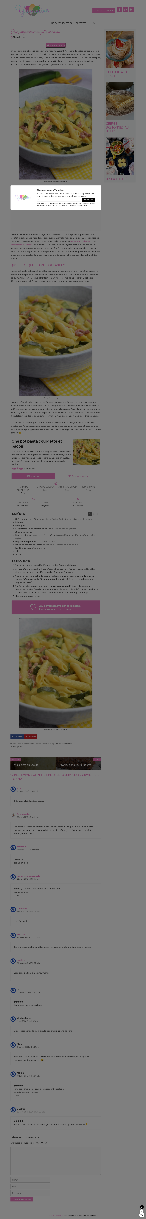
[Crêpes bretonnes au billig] (120, 117)
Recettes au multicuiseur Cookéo (27, 743)
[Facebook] (119, 9)
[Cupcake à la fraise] (120, 66)
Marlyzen (21, 934)
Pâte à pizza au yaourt (25, 765)
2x (94, 514)
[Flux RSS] (131, 9)
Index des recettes (61, 23)
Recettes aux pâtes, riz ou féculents (57, 743)
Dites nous (43, 609)
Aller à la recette (57, 45)
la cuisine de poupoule (28, 876)
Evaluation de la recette (22, 1142)
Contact (109, 10)
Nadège (21, 960)
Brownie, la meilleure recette (74, 765)
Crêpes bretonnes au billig (117, 127)
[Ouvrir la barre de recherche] (94, 23)
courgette (17, 746)
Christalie (22, 908)
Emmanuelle (23, 814)
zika (19, 788)
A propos (98, 10)
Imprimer (34, 476)
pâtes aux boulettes (80, 241)
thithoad (21, 846)
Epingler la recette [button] (79, 476)
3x (98, 514)
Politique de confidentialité (87, 1216)
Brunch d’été (117, 179)
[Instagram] (125, 9)
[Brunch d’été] (120, 173)
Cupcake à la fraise (117, 74)
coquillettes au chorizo (21, 244)
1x (90, 514)
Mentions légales (70, 1216)
